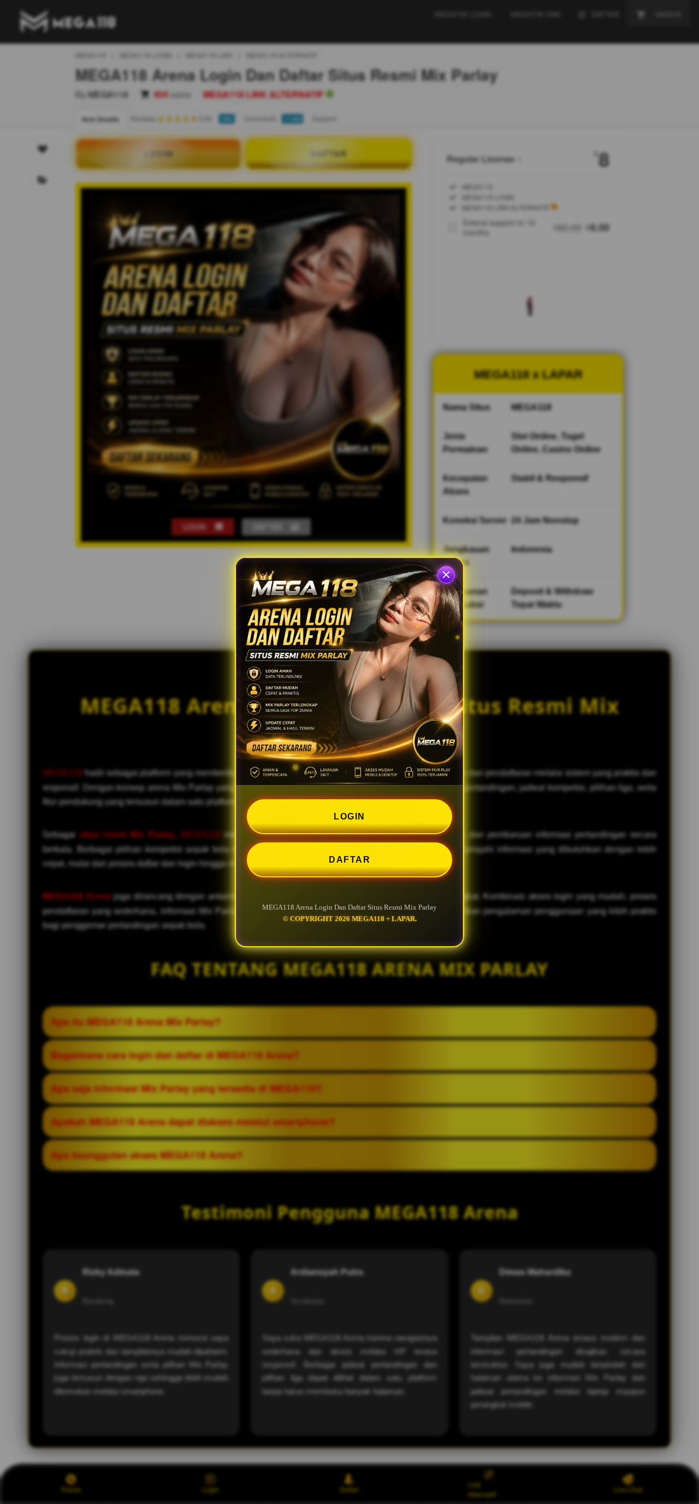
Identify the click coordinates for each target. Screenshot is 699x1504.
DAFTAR (349, 859)
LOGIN (349, 816)
